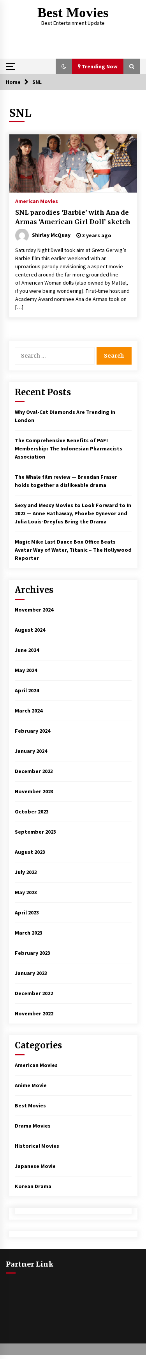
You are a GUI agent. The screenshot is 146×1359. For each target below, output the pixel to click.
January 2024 (31, 750)
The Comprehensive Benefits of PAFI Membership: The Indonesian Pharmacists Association (68, 448)
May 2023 (26, 892)
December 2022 (34, 993)
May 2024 (26, 670)
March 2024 (28, 710)
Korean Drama (33, 1186)
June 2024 (27, 649)
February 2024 (32, 730)
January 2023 (31, 973)
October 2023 (32, 811)
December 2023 (34, 771)
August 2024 (30, 629)
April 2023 (27, 912)
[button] (64, 66)
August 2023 (30, 851)
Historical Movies (37, 1145)
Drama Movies (33, 1125)
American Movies (36, 201)
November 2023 (34, 791)
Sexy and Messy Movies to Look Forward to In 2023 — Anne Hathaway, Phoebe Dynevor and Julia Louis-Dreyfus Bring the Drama (73, 513)
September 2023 (35, 831)
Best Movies (73, 12)
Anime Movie (31, 1085)
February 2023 (32, 952)
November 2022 (34, 1013)
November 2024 (34, 609)
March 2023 (28, 932)
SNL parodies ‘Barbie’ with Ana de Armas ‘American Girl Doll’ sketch (72, 217)
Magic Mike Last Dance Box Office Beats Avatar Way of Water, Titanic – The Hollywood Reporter (73, 549)
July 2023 (26, 872)
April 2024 (27, 690)
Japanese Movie (35, 1166)
